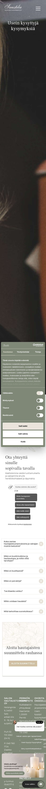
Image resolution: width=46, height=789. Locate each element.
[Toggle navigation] (38, 8)
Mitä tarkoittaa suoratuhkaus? (18, 611)
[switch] (40, 400)
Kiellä (23, 442)
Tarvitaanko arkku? (13, 591)
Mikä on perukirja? (13, 581)
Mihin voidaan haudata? (15, 601)
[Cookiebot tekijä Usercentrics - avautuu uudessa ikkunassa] (33, 345)
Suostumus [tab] (8, 352)
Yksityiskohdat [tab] (23, 352)
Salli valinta (23, 434)
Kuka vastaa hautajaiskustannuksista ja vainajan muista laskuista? (21, 543)
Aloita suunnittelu (23, 663)
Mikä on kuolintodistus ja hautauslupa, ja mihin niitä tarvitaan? (16, 558)
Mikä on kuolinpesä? (13, 571)
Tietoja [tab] (38, 352)
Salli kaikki (23, 426)
